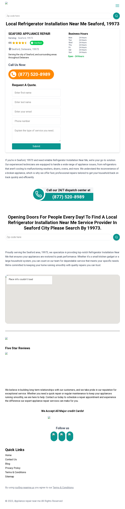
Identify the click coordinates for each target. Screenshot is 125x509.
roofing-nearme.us (24, 487)
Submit (36, 146)
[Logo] (30, 5)
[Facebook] (69, 436)
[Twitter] (62, 436)
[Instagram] (54, 436)
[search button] (116, 16)
